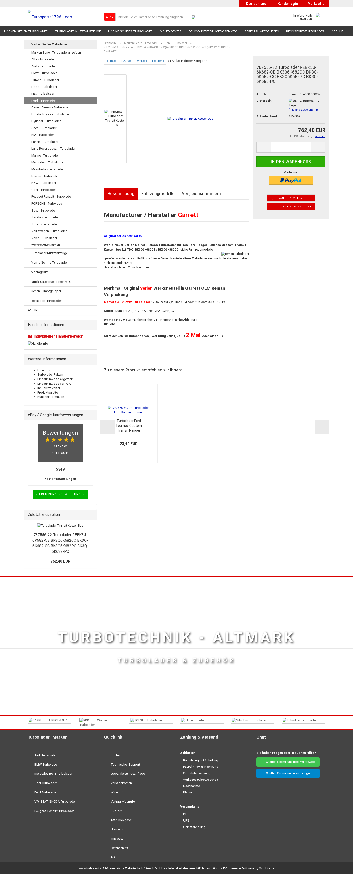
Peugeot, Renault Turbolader (54, 811)
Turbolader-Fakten (50, 374)
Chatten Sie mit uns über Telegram (289, 773)
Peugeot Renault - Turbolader (51, 196)
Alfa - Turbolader (43, 59)
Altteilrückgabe (121, 820)
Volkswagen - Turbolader (49, 231)
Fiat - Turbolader (42, 93)
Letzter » (158, 61)
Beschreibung (121, 193)
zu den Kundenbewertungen (60, 494)
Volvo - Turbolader (44, 238)
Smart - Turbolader (44, 224)
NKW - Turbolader (43, 183)
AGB (113, 857)
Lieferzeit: (264, 100)
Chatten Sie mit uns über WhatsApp (289, 762)
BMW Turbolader (46, 764)
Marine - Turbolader (45, 155)
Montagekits (171, 31)
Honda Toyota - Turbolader (50, 114)
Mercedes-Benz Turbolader (53, 773)
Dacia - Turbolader (44, 86)
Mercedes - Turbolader (47, 162)
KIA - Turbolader (42, 135)
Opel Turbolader (45, 783)
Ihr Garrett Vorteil (49, 388)
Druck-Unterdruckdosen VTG (213, 31)
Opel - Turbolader (43, 190)
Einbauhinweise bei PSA (54, 383)
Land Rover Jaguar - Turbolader (53, 148)
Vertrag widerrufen (123, 801)
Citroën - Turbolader (45, 80)
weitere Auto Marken (45, 244)
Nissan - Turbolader (45, 176)
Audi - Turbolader (43, 66)
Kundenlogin (287, 4)
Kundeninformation (50, 397)
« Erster (111, 61)
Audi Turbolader (45, 755)
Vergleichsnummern (201, 193)
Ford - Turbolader (43, 100)
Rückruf (116, 811)
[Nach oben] (340, 867)
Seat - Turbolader (43, 210)
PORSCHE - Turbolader (47, 203)
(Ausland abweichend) (303, 109)
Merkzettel (315, 4)
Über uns (43, 370)
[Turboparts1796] (62, 16)
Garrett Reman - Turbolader (50, 107)
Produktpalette (47, 392)
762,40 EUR (60, 561)
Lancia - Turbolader (44, 142)
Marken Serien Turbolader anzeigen (56, 52)
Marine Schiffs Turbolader (130, 31)
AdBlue (337, 31)
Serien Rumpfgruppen (261, 31)
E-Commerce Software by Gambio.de (248, 868)
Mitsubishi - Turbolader (47, 169)
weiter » (142, 61)
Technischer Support (125, 764)
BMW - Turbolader (44, 73)
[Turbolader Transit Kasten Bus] (190, 118)
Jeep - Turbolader (43, 128)
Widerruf (116, 792)
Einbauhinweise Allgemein (55, 379)
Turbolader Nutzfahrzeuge (78, 31)
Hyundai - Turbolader (46, 121)
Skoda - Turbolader (45, 217)
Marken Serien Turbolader (26, 31)
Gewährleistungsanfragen (128, 773)
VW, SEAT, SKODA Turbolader (55, 801)
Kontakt (116, 755)
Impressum (118, 838)
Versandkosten (121, 783)
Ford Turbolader (45, 792)
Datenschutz (119, 848)
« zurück (127, 61)
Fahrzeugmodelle (158, 193)
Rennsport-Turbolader (305, 31)
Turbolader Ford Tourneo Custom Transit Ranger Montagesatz (129, 426)
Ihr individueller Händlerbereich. (56, 336)
